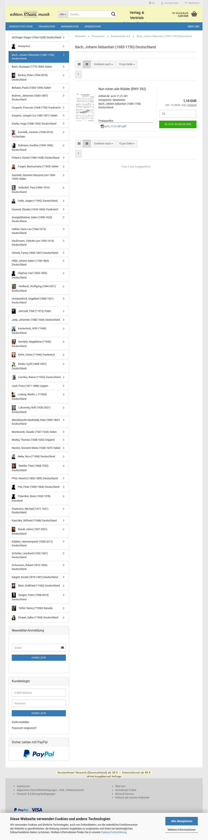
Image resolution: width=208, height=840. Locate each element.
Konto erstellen (20, 722)
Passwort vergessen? (24, 727)
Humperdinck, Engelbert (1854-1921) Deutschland (33, 300)
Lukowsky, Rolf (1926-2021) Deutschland (31, 410)
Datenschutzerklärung (114, 832)
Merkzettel (193, 3)
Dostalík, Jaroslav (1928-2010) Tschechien (32, 134)
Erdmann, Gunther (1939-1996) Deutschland (32, 147)
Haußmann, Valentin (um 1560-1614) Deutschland (33, 242)
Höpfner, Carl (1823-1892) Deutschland (29, 275)
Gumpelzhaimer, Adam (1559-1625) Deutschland (32, 219)
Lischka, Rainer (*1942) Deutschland (39, 377)
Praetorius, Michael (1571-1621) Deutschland (30, 510)
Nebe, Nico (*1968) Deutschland (36, 456)
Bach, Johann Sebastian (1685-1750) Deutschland (33, 56)
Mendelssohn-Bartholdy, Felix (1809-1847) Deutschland (36, 421)
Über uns (193, 26)
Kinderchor (93, 26)
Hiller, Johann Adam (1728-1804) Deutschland (30, 262)
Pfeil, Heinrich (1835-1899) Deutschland (35, 478)
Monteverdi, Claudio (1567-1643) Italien (34, 431)
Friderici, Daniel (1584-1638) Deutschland (35, 157)
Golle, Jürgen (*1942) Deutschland (37, 200)
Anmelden (38, 657)
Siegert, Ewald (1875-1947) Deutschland (35, 577)
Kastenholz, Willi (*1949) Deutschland (29, 330)
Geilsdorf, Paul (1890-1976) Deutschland (31, 189)
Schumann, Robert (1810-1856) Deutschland (30, 567)
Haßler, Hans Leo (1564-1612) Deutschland (29, 231)
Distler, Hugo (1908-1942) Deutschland (34, 123)
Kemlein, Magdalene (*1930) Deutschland (31, 344)
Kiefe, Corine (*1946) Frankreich (36, 354)
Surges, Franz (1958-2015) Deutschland (30, 597)
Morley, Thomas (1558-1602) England (33, 439)
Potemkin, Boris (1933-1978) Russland (31, 498)
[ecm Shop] (30, 14)
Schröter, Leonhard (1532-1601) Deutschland (30, 555)
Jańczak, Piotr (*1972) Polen (34, 311)
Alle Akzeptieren (181, 821)
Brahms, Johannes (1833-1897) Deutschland (30, 97)
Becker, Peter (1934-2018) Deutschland (30, 77)
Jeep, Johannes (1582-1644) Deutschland (36, 319)
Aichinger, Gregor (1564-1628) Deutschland (36, 37)
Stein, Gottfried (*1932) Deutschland (38, 585)
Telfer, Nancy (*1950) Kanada (35, 608)
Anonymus (23, 46)
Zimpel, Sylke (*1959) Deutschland (37, 617)
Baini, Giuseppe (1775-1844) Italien (32, 66)
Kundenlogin (171, 3)
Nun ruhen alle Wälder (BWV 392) (122, 89)
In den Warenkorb (178, 124)
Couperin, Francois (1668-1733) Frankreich (36, 107)
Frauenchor (47, 26)
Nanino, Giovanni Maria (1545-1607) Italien (36, 447)
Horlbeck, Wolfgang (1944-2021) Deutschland (34, 288)
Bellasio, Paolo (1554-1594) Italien (31, 87)
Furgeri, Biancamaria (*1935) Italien (37, 166)
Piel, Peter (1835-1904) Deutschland (38, 486)
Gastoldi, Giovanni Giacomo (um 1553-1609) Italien (34, 177)
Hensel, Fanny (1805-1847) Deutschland (35, 252)
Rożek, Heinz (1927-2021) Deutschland (30, 531)
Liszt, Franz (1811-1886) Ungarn (30, 385)
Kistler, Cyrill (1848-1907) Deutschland (29, 366)
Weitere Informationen (182, 829)
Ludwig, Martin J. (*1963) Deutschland (29, 396)
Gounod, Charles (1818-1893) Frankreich (35, 209)
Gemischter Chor (20, 26)
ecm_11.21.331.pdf (115, 126)
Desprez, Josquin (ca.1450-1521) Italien (34, 115)
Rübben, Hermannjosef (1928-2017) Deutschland (32, 543)
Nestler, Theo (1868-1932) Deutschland (30, 468)
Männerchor (70, 26)
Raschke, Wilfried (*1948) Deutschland (34, 520)
